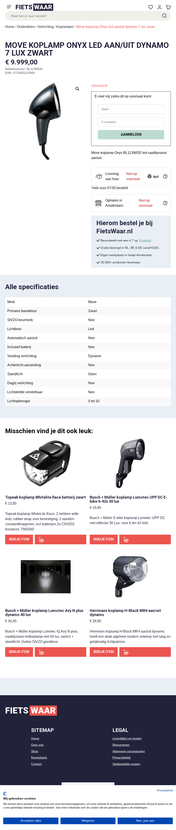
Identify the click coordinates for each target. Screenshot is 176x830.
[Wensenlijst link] (150, 7)
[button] (77, 89)
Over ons (37, 745)
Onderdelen (26, 27)
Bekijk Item (19, 539)
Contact (36, 764)
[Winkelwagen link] (168, 7)
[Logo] (34, 7)
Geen (92, 374)
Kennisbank (39, 757)
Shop (34, 751)
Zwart (92, 311)
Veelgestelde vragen (126, 764)
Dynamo (94, 356)
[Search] (164, 15)
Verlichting (46, 27)
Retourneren (121, 745)
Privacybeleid (121, 757)
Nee (91, 320)
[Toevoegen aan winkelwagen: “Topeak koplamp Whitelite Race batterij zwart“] (60, 539)
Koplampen (65, 27)
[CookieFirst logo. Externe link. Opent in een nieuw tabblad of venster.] (4, 794)
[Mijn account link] (159, 7)
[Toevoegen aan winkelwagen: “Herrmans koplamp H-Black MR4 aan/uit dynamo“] (145, 652)
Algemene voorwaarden (128, 751)
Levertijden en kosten (127, 738)
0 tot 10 (93, 401)
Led (91, 329)
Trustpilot (145, 240)
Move (92, 302)
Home (9, 27)
